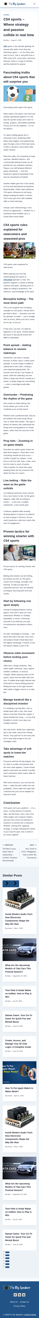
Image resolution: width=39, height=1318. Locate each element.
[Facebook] (15, 1295)
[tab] (7, 1252)
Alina (9, 976)
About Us (14, 1302)
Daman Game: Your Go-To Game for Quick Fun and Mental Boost (18, 1018)
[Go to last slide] (7, 883)
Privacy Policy (19, 1306)
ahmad (9, 928)
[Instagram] (24, 1295)
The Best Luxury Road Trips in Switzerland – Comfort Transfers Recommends (10, 853)
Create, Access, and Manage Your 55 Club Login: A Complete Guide (18, 1043)
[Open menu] (34, 3)
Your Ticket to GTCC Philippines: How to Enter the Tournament (28, 851)
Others (6, 15)
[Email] (19, 1295)
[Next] (15, 883)
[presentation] (19, 898)
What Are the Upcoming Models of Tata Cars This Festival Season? (18, 968)
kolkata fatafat (30, 1315)
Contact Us (24, 1302)
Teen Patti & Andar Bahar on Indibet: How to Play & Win (18, 993)
